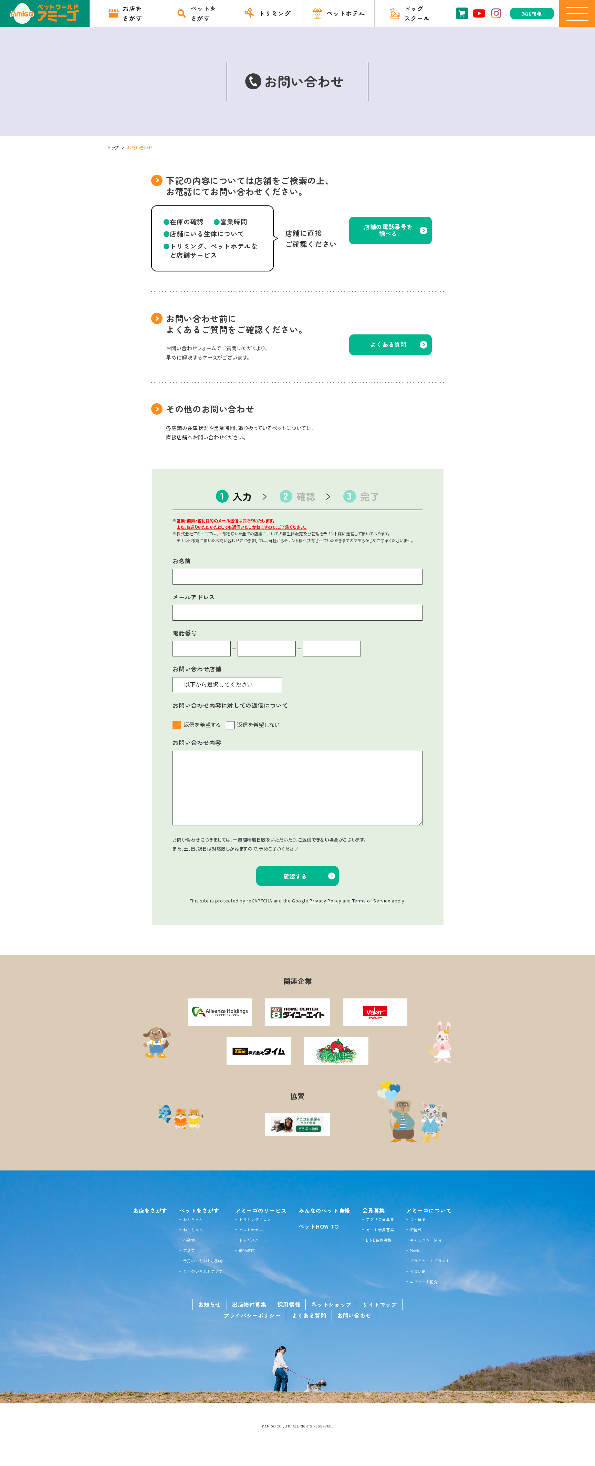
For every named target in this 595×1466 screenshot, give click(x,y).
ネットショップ (331, 1304)
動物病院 (247, 1250)
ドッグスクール (253, 1240)
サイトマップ (380, 1304)
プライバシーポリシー (252, 1315)
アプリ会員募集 (380, 1219)
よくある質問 (309, 1315)
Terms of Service (371, 900)
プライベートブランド (430, 1260)
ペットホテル (251, 1229)
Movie (415, 1250)
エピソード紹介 (424, 1281)
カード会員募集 (380, 1229)
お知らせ (209, 1304)
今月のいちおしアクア (203, 1271)
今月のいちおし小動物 (203, 1260)
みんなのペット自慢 (324, 1210)
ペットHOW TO (319, 1226)
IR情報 (416, 1229)
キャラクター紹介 (426, 1240)
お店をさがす (150, 1210)
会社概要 (418, 1219)
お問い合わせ (354, 1315)
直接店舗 (177, 437)
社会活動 (418, 1271)
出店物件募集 (249, 1304)
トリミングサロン (255, 1219)
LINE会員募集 (379, 1240)
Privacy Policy (325, 900)
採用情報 (289, 1304)
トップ (113, 147)
